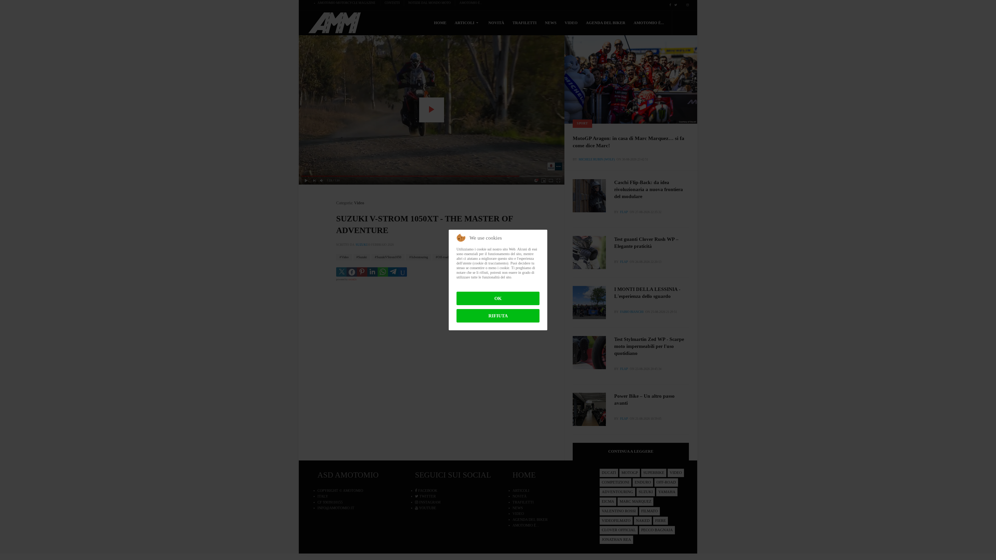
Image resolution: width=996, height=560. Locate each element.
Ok (498, 298)
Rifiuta (498, 315)
